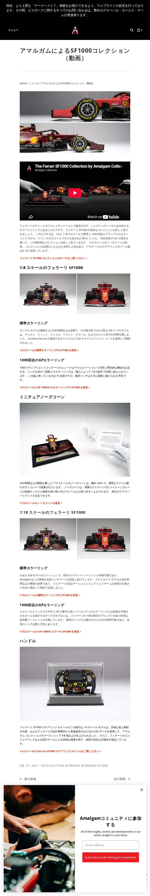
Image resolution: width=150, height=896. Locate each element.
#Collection (53, 765)
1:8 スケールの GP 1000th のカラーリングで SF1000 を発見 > (55, 387)
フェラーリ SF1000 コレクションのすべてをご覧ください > (53, 258)
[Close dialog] (141, 790)
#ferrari (72, 765)
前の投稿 (29, 779)
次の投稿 (120, 779)
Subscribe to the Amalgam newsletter (110, 857)
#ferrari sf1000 (94, 765)
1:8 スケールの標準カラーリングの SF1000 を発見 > (49, 350)
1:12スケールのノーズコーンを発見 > (41, 503)
